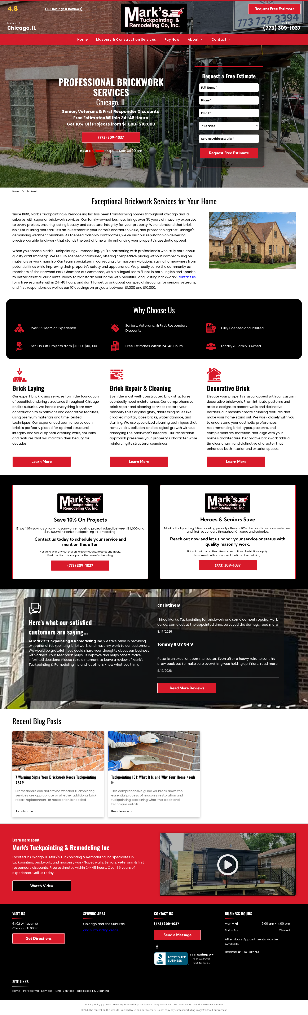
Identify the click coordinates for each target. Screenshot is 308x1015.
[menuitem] (82, 39)
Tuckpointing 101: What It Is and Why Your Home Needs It (153, 779)
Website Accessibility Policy (208, 1004)
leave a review (116, 659)
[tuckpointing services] (58, 751)
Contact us (186, 277)
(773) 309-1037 (282, 28)
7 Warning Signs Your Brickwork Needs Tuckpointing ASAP (56, 779)
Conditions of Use (148, 1004)
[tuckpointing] (154, 751)
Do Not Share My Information (121, 1004)
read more (269, 624)
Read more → (26, 811)
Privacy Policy (92, 1004)
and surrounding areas (100, 930)
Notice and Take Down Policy (176, 1004)
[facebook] (157, 947)
